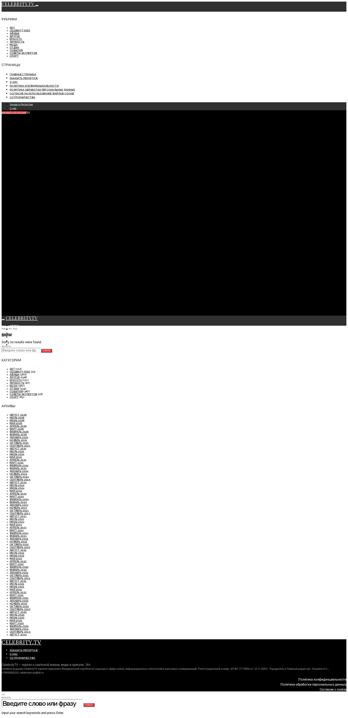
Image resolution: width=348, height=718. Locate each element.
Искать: (6, 346)
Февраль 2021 (19, 598)
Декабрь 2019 (19, 629)
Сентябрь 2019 (20, 631)
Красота (16, 39)
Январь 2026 (18, 434)
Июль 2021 (17, 584)
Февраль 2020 (19, 626)
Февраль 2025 (19, 465)
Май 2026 (16, 423)
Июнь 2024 (17, 488)
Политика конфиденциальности (34, 86)
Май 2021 (16, 589)
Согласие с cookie (333, 689)
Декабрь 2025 (19, 437)
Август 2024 (18, 482)
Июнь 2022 (17, 555)
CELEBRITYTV (22, 318)
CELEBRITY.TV (18, 4)
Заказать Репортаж (24, 78)
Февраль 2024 (19, 499)
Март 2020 (17, 623)
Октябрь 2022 (19, 544)
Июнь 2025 (17, 454)
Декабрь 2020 (19, 600)
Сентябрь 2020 (20, 609)
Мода (14, 44)
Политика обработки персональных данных (42, 89)
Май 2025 (16, 457)
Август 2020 (18, 612)
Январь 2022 (18, 569)
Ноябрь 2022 (18, 541)
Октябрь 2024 (19, 476)
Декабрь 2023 (19, 505)
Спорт (14, 56)
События (16, 50)
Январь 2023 (18, 536)
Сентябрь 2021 (20, 578)
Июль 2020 (17, 615)
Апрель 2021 (18, 592)
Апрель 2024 (18, 493)
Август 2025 (18, 448)
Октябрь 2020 (19, 606)
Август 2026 (18, 414)
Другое (15, 36)
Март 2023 (17, 530)
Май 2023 (16, 524)
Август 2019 (18, 634)
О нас (14, 82)
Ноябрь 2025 (18, 440)
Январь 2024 (18, 502)
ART (12, 27)
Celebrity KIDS (20, 30)
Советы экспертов (23, 53)
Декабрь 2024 (19, 471)
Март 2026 (17, 429)
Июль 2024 (17, 485)
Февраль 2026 (19, 431)
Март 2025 (17, 462)
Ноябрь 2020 (18, 603)
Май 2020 (16, 620)
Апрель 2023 (18, 527)
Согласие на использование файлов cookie (42, 93)
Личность (17, 41)
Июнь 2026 (17, 420)
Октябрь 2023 (19, 510)
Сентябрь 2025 (20, 445)
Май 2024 (16, 491)
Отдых (14, 47)
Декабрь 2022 (19, 538)
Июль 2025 (17, 451)
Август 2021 (18, 581)
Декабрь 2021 (19, 572)
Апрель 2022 (18, 561)
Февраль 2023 (19, 533)
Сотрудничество (22, 97)
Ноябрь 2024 (18, 474)
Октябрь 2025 (19, 443)
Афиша (15, 33)
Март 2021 (17, 595)
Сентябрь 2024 (20, 479)
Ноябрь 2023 (18, 507)
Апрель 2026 (18, 426)
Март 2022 (17, 564)
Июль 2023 (17, 519)
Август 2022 (18, 550)
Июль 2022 (17, 553)
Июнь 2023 (17, 522)
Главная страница (23, 74)
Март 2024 (17, 496)
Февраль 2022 (19, 567)
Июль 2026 (17, 417)
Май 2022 (16, 558)
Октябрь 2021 (19, 575)
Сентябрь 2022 (20, 547)
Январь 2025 (18, 468)
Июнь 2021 (17, 586)
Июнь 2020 (17, 617)
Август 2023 (18, 516)
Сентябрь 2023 (20, 513)
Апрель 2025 (18, 460)
